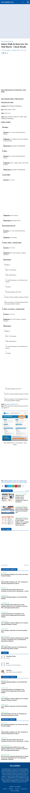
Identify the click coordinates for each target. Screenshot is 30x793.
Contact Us (17, 788)
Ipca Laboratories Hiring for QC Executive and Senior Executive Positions (14, 575)
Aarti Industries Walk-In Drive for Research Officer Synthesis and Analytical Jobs (21, 510)
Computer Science (23, 480)
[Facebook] (3, 53)
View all (27, 490)
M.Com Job (3, 482)
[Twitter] (5, 53)
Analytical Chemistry (8, 41)
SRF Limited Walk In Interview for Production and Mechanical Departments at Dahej (14, 647)
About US (5, 788)
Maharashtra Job (10, 482)
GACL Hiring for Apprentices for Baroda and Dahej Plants (14, 631)
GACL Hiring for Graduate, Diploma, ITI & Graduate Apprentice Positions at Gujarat (14, 623)
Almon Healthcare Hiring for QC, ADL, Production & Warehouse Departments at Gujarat (14, 582)
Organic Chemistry (23, 482)
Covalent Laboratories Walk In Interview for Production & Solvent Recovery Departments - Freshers (15, 590)
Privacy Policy (24, 788)
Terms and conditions (15, 790)
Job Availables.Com (7, 2)
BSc (17, 480)
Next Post (26, 565)
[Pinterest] (16, 486)
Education (8, 670)
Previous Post (4, 565)
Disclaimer (11, 788)
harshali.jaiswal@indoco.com (11, 404)
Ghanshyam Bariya (11, 656)
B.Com (14, 480)
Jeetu (7, 663)
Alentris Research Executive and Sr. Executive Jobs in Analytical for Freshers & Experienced (21, 498)
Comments (4, 652)
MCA (15, 482)
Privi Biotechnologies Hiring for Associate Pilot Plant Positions (14, 597)
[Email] (19, 486)
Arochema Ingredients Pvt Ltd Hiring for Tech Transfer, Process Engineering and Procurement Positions (13, 615)
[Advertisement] (15, 21)
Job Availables (17, 786)
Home (2, 41)
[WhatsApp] (7, 53)
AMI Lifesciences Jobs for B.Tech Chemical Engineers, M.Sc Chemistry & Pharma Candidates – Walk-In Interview (22, 522)
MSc (18, 482)
